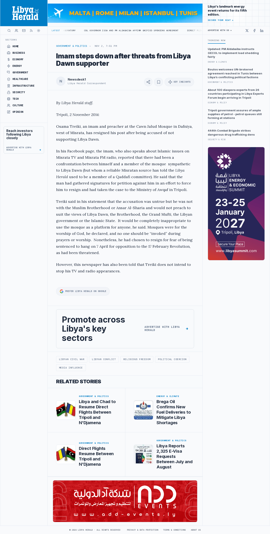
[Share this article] (148, 82)
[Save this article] (158, 82)
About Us (196, 530)
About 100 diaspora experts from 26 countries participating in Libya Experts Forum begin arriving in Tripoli (236, 93)
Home (15, 46)
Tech (15, 98)
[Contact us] (24, 31)
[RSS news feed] (31, 31)
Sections (11, 39)
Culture (17, 105)
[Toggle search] (9, 31)
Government (20, 72)
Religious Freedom (136, 359)
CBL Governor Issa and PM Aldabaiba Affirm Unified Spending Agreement (113, 30)
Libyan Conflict (104, 359)
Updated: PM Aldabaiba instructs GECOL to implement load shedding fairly (233, 52)
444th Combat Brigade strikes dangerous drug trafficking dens (231, 132)
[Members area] (16, 31)
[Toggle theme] (39, 31)
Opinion (17, 111)
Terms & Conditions (174, 530)
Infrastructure (23, 85)
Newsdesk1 (77, 79)
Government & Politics (71, 45)
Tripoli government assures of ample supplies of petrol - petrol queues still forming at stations (235, 114)
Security (18, 92)
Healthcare (20, 79)
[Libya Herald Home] (23, 13)
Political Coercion (172, 359)
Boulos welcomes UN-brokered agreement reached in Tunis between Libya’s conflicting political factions (235, 73)
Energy (17, 66)
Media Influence (71, 367)
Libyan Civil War (72, 359)
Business (18, 52)
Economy (17, 59)
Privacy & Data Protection (142, 530)
